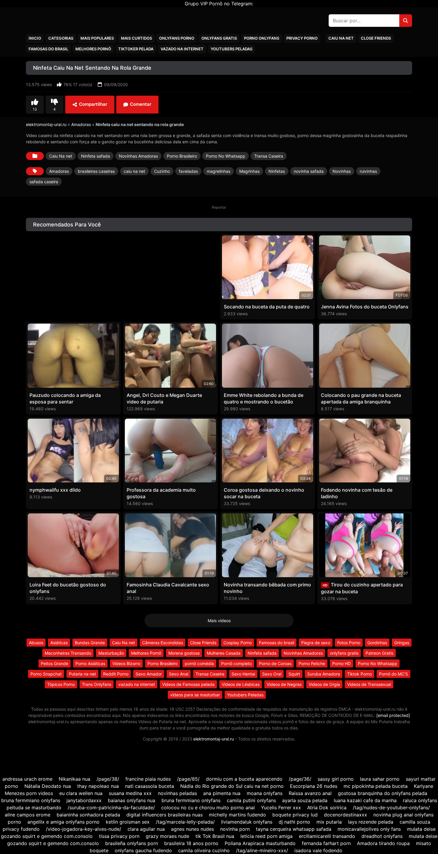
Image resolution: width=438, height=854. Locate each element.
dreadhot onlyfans (382, 836)
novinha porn (235, 829)
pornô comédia (199, 663)
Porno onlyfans (261, 38)
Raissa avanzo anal (310, 793)
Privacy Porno (302, 38)
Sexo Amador (149, 673)
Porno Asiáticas (90, 663)
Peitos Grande (54, 663)
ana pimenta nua (221, 793)
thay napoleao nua (98, 786)
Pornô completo (236, 663)
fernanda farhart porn (326, 843)
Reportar (219, 207)
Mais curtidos (136, 38)
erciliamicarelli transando (327, 836)
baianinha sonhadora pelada (88, 815)
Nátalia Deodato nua (47, 786)
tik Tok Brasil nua (214, 836)
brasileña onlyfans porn (131, 843)
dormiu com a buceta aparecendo (244, 779)
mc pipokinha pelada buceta (376, 786)
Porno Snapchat (46, 673)
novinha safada (309, 171)
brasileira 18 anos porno (191, 843)
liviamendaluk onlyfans (246, 822)
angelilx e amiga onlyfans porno (63, 822)
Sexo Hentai (243, 673)
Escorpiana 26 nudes (313, 786)
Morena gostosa (184, 653)
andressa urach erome (27, 779)
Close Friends (376, 38)
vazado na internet (182, 48)
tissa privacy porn (119, 836)
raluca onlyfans (420, 800)
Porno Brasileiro (182, 156)
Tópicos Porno (61, 684)
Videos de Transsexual (369, 684)
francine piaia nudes (148, 779)
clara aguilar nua (146, 829)
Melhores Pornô (93, 48)
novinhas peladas (177, 793)
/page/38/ (108, 779)
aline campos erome (27, 815)
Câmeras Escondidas (162, 642)
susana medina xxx (130, 793)
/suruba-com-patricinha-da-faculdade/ (111, 807)
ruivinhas (368, 171)
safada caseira (43, 181)
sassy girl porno (336, 779)
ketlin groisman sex (128, 822)
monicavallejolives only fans (369, 829)
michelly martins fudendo (237, 815)
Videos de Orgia (324, 684)
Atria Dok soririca (327, 807)
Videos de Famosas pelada (188, 684)
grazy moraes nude (167, 836)
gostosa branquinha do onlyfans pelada (382, 793)
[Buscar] (405, 20)
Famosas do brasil (48, 48)
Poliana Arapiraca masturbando (260, 843)
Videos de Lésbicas (241, 684)
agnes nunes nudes (192, 829)
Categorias (60, 38)
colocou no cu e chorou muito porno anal (208, 807)
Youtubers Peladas (231, 48)
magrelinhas (218, 171)
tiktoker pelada (135, 48)
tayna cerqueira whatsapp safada (294, 829)
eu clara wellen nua (80, 793)
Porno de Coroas (275, 663)
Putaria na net (82, 673)
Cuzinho (162, 171)
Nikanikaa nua (74, 779)
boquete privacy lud (295, 815)
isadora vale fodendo (318, 850)
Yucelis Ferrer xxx (281, 807)
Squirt (294, 673)
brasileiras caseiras (96, 171)
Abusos (36, 642)
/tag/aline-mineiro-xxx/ (262, 850)
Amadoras (81, 124)
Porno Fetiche (312, 663)
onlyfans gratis (344, 653)
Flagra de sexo (315, 642)
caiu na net (134, 171)
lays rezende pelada (370, 822)
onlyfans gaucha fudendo (143, 850)
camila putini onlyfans (251, 800)
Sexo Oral (271, 673)
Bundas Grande (90, 642)
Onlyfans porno (176, 38)
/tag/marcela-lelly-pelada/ (185, 822)
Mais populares (97, 38)
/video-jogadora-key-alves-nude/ (83, 829)
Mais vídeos (219, 620)
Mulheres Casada (223, 653)
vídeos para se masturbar (195, 694)
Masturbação (111, 653)
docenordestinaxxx (345, 815)
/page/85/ (188, 779)
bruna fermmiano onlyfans (30, 800)
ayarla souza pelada (304, 800)
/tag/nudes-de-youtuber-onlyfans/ (391, 807)
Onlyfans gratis (219, 38)
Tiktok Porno (359, 673)
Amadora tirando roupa (383, 843)
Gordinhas (377, 642)
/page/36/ (300, 779)
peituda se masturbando (34, 807)
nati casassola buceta (149, 786)
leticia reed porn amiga (266, 836)
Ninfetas (276, 171)
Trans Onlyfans (96, 684)
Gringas (401, 642)
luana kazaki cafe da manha (365, 800)
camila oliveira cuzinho (204, 850)
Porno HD (341, 663)
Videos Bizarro (126, 663)
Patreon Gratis (379, 653)
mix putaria (329, 822)
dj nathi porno (294, 822)
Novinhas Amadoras (138, 156)
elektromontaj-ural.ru (46, 124)
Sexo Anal (178, 673)
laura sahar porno (380, 779)
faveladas (188, 171)
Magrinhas (249, 171)
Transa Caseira (268, 156)
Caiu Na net (341, 38)
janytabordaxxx (84, 800)
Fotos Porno (348, 642)
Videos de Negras (284, 684)
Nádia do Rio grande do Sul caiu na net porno (232, 786)
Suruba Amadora (323, 673)
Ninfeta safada (95, 156)
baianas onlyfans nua (131, 800)
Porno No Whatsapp (225, 156)
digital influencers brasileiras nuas (164, 815)
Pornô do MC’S (393, 673)
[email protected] (393, 715)
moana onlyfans (264, 793)
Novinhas (342, 171)
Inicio (35, 38)
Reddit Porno (115, 673)
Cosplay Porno (237, 642)
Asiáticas (59, 642)
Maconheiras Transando (68, 653)
